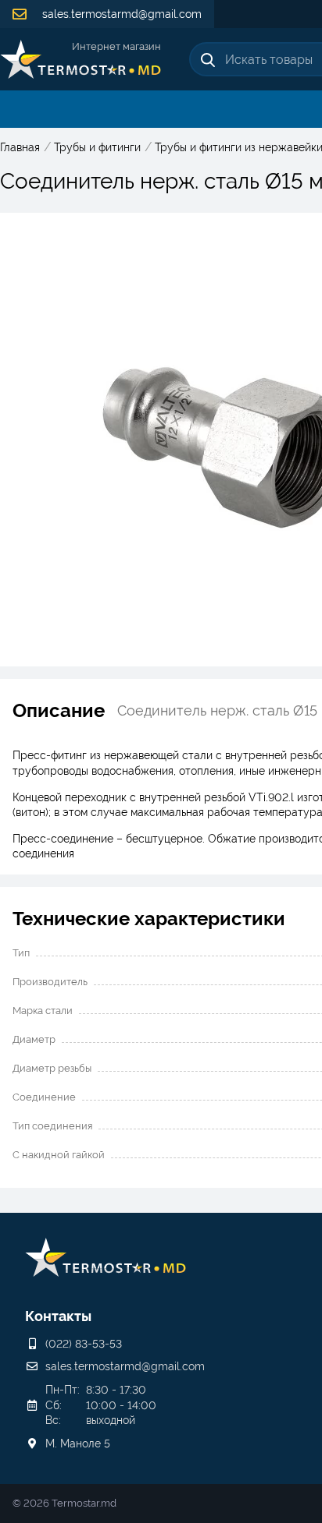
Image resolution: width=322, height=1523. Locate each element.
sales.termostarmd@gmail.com (120, 14)
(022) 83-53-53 (83, 1343)
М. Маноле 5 (77, 1443)
